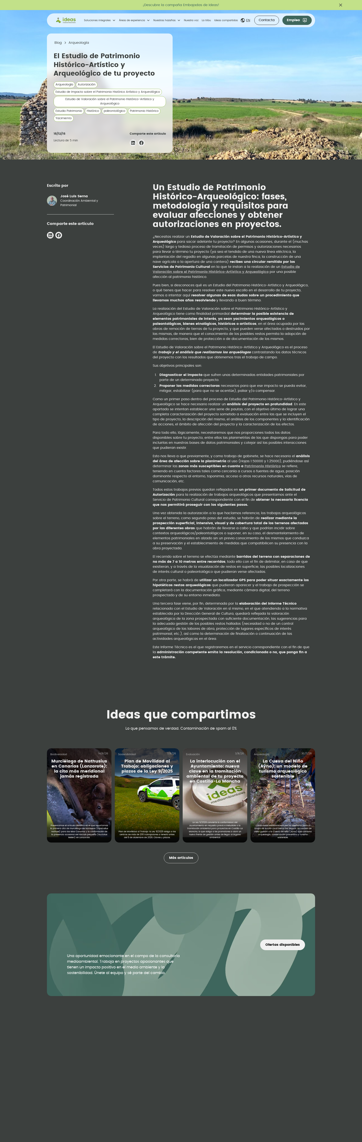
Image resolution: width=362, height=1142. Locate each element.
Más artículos (181, 857)
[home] (65, 20)
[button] (99, 20)
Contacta (267, 20)
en (248, 20)
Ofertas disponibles (282, 944)
